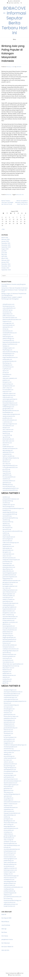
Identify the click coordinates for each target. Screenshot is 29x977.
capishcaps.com (7, 681)
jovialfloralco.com (7, 418)
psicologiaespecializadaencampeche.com (15, 701)
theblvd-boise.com (8, 431)
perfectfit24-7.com (8, 584)
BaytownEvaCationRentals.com (11, 342)
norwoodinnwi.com (9, 866)
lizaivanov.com (8, 712)
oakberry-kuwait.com (8, 599)
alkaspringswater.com (9, 594)
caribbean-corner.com (10, 841)
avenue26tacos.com (9, 741)
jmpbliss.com (6, 380)
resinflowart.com (8, 733)
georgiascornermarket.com (10, 582)
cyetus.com (6, 444)
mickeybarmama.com (8, 647)
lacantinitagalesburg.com (10, 573)
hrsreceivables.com (8, 389)
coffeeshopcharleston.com (10, 590)
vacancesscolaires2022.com (10, 490)
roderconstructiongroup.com (11, 542)
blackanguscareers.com (10, 870)
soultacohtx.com (7, 679)
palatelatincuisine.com (10, 718)
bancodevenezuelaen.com (10, 317)
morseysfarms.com (8, 660)
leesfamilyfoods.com (8, 439)
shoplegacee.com (7, 365)
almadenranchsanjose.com (10, 448)
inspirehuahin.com (8, 397)
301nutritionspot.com (10, 853)
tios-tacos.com (8, 760)
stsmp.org (5, 329)
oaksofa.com (6, 677)
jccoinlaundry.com (7, 561)
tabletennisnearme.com (9, 675)
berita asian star (20, 194)
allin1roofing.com (8, 824)
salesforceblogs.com (8, 338)
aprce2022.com (7, 460)
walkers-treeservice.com (10, 803)
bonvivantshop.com (8, 367)
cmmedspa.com (8, 832)
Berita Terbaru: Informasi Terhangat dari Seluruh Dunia (7, 202)
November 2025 (5, 245)
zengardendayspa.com (10, 767)
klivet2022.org (6, 525)
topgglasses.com (8, 743)
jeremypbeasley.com (8, 401)
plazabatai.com (7, 544)
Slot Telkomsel (5, 943)
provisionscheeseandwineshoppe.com (13, 508)
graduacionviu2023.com (10, 764)
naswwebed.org (7, 454)
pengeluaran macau (7, 939)
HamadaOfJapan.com (8, 353)
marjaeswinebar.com (8, 565)
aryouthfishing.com (9, 756)
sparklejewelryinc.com (10, 769)
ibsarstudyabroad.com (9, 537)
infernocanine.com (9, 811)
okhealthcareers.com (8, 304)
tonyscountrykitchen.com (10, 630)
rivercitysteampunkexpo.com (12, 845)
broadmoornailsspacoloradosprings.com (15, 745)
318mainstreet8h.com (9, 595)
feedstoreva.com (7, 669)
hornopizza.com (8, 707)
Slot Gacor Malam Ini (7, 946)
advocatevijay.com (8, 450)
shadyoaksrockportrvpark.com (11, 559)
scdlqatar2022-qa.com (9, 504)
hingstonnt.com (7, 321)
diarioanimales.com (8, 550)
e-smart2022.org (7, 435)
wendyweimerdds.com (9, 386)
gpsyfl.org (5, 683)
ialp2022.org (6, 523)
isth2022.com (6, 497)
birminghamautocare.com (10, 628)
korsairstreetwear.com (10, 737)
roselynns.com (7, 334)
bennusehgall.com (8, 539)
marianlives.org (7, 312)
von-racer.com (7, 588)
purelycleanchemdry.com (9, 361)
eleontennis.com (7, 443)
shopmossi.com (8, 805)
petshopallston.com (9, 739)
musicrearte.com (7, 658)
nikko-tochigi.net (8, 840)
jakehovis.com (6, 624)
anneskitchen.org (8, 748)
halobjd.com (6, 346)
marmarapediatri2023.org (10, 514)
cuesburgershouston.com (11, 699)
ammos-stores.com (9, 855)
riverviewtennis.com (8, 662)
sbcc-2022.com (7, 463)
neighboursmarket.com (10, 868)
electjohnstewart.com (10, 883)
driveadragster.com (9, 709)
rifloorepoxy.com (8, 792)
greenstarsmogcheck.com (10, 577)
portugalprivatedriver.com (10, 586)
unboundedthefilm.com (9, 308)
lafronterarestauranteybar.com (12, 781)
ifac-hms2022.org (7, 527)
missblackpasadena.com (10, 747)
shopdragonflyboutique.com (10, 650)
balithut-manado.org (8, 456)
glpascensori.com (8, 790)
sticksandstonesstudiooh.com (12, 802)
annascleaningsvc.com (10, 775)
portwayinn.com (8, 819)
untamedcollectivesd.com (11, 807)
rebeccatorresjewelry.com (10, 378)
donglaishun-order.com (9, 613)
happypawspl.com (8, 578)
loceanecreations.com (10, 857)
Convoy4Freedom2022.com (10, 467)
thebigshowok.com (9, 724)
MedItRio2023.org (8, 484)
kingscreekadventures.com (10, 357)
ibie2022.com (6, 462)
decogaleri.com (7, 552)
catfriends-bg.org (7, 310)
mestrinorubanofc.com (10, 877)
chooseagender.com (8, 323)
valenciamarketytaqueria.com (12, 750)
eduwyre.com (6, 427)
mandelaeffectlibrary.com (10, 333)
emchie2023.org (7, 516)
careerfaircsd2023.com (9, 480)
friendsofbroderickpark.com (10, 603)
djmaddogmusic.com (9, 821)
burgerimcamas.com (9, 906)
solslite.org (7, 817)
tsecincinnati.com (7, 540)
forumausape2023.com (9, 477)
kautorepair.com (7, 563)
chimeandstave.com (9, 726)
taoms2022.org (7, 529)
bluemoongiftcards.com (10, 843)
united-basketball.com (10, 758)
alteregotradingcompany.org (11, 458)
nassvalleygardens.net (10, 881)
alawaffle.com (7, 754)
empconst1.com (7, 391)
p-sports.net (7, 735)
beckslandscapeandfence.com (12, 693)
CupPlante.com (7, 369)
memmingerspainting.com (10, 399)
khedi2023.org (7, 510)
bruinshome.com (8, 773)
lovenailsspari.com (8, 597)
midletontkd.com (8, 834)
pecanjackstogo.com (9, 766)
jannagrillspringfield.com (9, 607)
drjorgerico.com (7, 382)
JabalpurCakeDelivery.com (10, 344)
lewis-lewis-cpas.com (8, 441)
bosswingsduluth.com (9, 626)
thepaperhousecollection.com (12, 813)
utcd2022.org (6, 520)
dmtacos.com (7, 703)
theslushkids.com (8, 786)
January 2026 (5, 241)
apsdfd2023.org (7, 475)
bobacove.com (7, 643)
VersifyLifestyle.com (8, 355)
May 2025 (4, 254)
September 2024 (6, 270)
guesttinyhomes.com (9, 714)
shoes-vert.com (7, 556)
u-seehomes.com (7, 422)
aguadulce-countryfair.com (10, 622)
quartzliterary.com (8, 601)
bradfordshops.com (8, 446)
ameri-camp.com (7, 388)
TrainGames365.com (8, 340)
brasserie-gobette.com (9, 656)
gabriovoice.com (8, 731)
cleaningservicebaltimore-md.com (13, 692)
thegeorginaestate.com (9, 637)
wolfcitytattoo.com (9, 777)
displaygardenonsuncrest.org (11, 666)
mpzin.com (6, 370)
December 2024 (5, 264)
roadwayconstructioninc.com (11, 649)
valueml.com (6, 376)
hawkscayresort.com (8, 546)
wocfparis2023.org (8, 501)
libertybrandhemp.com (10, 864)
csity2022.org (6, 535)
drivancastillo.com (9, 830)
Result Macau (5, 921)
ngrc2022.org (6, 437)
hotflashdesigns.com (8, 407)
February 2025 (5, 260)
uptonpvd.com (8, 796)
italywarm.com (8, 895)
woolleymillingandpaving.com (12, 794)
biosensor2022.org (8, 521)
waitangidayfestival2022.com (11, 488)
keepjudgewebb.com (9, 826)
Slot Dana (4, 932)
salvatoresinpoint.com (9, 416)
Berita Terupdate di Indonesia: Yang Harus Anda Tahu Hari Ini (21, 202)
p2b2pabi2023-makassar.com (11, 499)
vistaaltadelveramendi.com (11, 695)
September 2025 (6, 247)
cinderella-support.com (9, 393)
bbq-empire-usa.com (8, 668)
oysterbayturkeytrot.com (11, 779)
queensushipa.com (8, 384)
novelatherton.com (9, 879)
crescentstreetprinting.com (11, 705)
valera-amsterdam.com (10, 862)
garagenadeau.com (8, 408)
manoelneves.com (8, 331)
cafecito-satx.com (8, 762)
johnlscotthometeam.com (10, 420)
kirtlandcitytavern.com (10, 851)
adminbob (18, 66)
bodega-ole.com (8, 874)
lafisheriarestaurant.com (9, 618)
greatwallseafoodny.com (10, 728)
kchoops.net (7, 847)
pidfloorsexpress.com (8, 315)
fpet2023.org (6, 433)
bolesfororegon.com (9, 872)
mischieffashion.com (8, 425)
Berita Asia (8, 194)
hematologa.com (8, 711)
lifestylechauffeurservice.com (11, 410)
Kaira (15, 973)
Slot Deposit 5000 (6, 918)
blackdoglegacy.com (9, 720)
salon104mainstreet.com (9, 592)
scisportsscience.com (9, 902)
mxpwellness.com (8, 809)
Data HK (3, 914)
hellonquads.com (7, 548)
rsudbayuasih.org (9, 889)
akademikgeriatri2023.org (10, 512)
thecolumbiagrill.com (8, 506)
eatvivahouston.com (9, 722)
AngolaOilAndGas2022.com (10, 465)
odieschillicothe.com (8, 571)
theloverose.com (8, 729)
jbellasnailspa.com (8, 632)
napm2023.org (7, 473)
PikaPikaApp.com (7, 350)
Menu (14, 39)
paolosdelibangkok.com (9, 641)
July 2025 (3, 251)
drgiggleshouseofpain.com (10, 405)
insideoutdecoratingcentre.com (11, 414)
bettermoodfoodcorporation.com (12, 319)
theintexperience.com (9, 306)
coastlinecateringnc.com (10, 697)
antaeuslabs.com (7, 359)
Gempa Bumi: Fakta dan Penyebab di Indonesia (14, 288)
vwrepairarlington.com (10, 690)
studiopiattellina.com (8, 605)
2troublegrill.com (8, 798)
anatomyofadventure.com (11, 828)
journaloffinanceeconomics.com (12, 896)
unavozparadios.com (8, 554)
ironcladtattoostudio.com (11, 771)
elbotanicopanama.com (9, 558)
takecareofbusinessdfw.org (10, 352)
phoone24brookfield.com (10, 645)
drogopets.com (7, 671)
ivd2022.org (6, 533)
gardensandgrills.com (10, 836)
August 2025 (4, 249)
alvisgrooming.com (8, 635)
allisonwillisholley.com (10, 815)
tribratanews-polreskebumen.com (13, 887)
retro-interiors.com (8, 429)
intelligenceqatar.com (8, 348)
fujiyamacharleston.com (9, 609)
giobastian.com (8, 788)
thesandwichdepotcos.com (10, 403)
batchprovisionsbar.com (9, 654)
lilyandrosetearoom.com (10, 783)
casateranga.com (8, 800)
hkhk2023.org (6, 471)
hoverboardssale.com (9, 325)
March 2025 (4, 258)
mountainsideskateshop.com (12, 849)
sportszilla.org (7, 652)
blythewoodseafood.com (9, 639)
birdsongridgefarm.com (10, 858)
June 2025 (4, 253)
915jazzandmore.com (8, 620)
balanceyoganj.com (8, 336)
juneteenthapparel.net (10, 893)
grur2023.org (6, 469)
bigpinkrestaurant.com (9, 395)
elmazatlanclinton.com (9, 567)
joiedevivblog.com (9, 860)
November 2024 (5, 266)
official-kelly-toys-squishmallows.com (13, 664)
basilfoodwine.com (9, 838)
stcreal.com (6, 372)
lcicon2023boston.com (9, 486)
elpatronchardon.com (9, 611)
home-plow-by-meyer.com (11, 716)
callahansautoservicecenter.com (11, 580)
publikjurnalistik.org (9, 891)
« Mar (3, 229)
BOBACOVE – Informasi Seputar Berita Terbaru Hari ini (14, 20)
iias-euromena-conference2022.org (12, 531)
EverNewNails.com (8, 412)
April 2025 (4, 256)
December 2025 (5, 243)
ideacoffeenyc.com (8, 569)
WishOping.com (7, 363)
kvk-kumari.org (8, 898)
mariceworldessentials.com (10, 616)
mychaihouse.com (7, 633)
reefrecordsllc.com (9, 752)
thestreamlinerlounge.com (11, 876)
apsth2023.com (7, 482)
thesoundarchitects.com (10, 822)
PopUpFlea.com (7, 374)
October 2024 (5, 268)
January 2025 (5, 262)
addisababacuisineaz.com (11, 904)
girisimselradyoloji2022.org (10, 518)
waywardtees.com (7, 314)
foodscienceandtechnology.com (12, 900)
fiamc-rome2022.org (8, 614)
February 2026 (5, 239)
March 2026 (4, 237)
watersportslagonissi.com (10, 424)
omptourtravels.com (9, 885)
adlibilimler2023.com (8, 452)
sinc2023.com (6, 503)
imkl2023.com (6, 479)
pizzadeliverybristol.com (9, 575)
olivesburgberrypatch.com (11, 784)
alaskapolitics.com (8, 327)
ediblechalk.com (7, 673)
